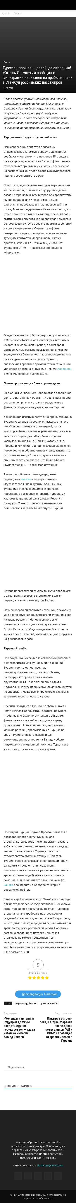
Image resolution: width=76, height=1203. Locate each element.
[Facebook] (18, 1176)
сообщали (64, 369)
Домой (6, 13)
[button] (71, 5)
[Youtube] (58, 1176)
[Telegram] (38, 1176)
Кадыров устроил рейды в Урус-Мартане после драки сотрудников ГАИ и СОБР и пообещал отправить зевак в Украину (56, 1029)
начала (8, 885)
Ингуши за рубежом (25, 1003)
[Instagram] (28, 1175)
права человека (48, 1003)
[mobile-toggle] (6, 5)
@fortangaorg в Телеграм (39, 994)
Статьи (17, 13)
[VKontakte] (48, 1176)
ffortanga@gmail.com (50, 1165)
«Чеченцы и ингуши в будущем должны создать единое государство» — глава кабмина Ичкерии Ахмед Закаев (19, 1028)
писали (26, 479)
